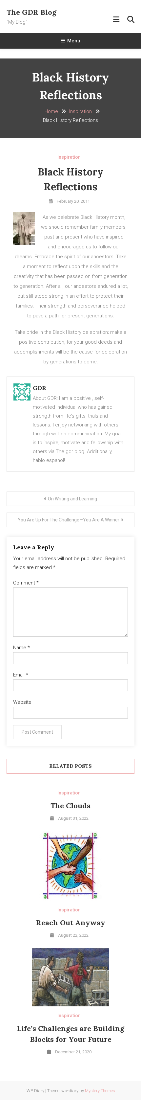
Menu (73, 41)
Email (20, 675)
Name (21, 648)
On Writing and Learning (72, 498)
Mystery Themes (100, 1090)
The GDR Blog (31, 12)
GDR (39, 388)
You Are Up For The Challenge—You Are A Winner (68, 519)
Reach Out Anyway (70, 922)
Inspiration (69, 157)
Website (22, 702)
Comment (26, 583)
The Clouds (70, 805)
